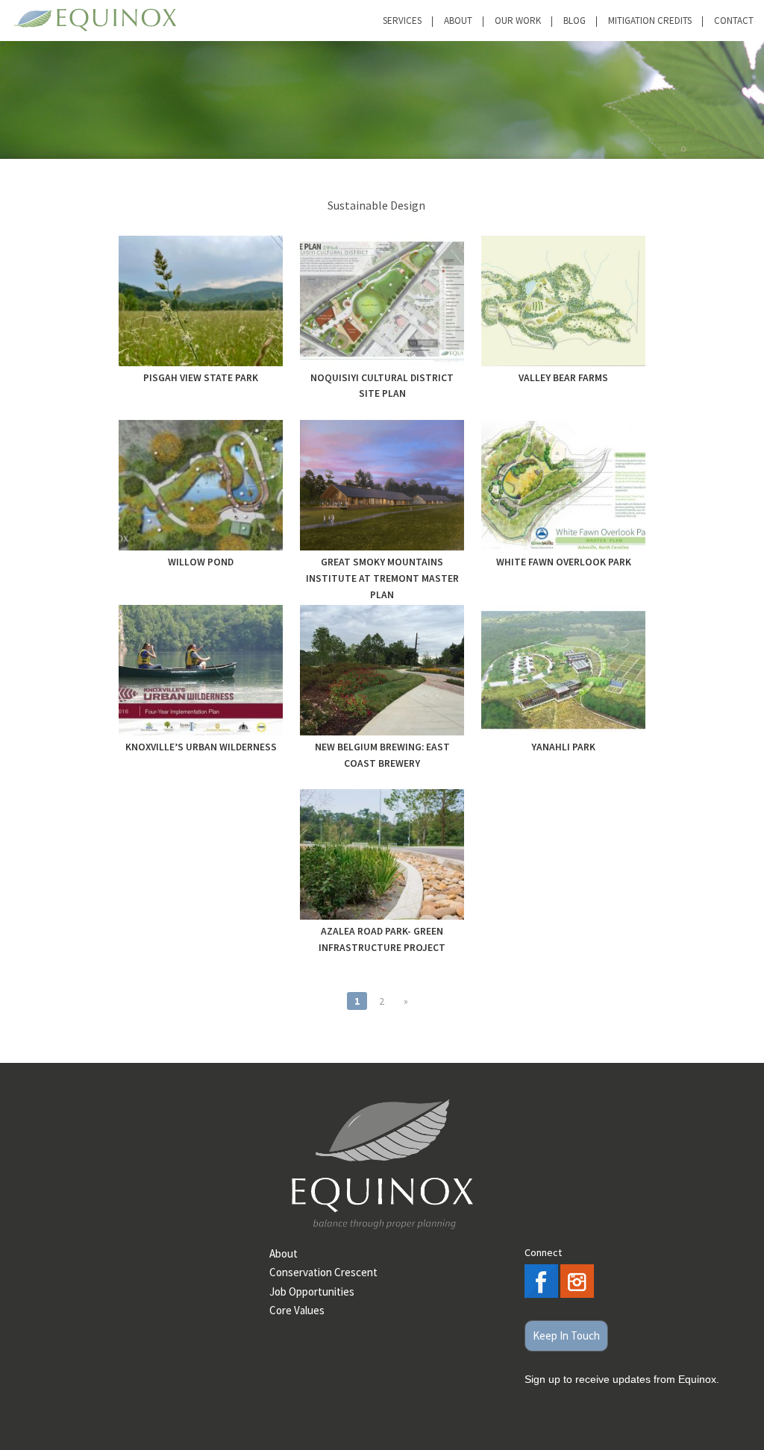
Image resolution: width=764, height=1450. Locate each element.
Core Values (297, 1310)
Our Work (518, 20)
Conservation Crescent (323, 1272)
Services (402, 20)
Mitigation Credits (650, 20)
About (458, 20)
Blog (574, 20)
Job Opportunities (311, 1291)
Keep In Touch (566, 1335)
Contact (734, 20)
